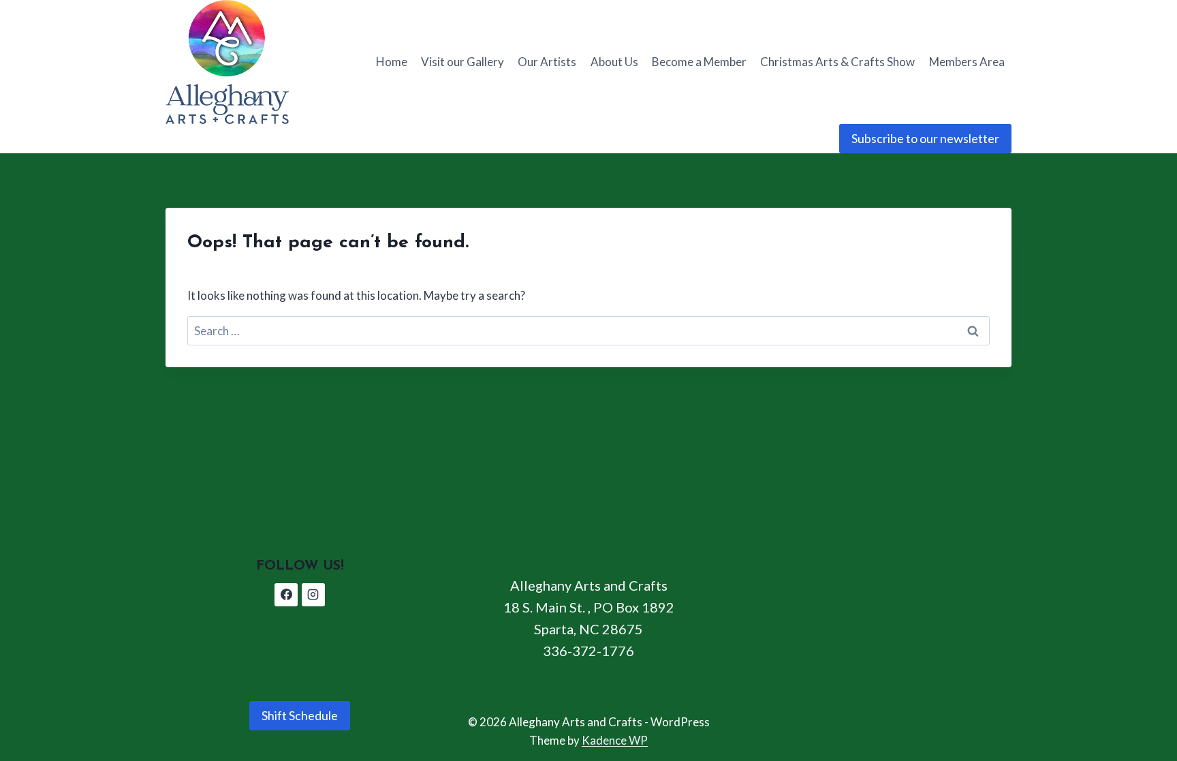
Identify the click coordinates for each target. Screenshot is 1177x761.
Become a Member (699, 62)
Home (391, 62)
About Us (614, 62)
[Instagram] (313, 594)
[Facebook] (286, 594)
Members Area (967, 62)
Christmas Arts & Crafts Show (837, 62)
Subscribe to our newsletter (925, 138)
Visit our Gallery (462, 62)
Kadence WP (615, 740)
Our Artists (547, 62)
